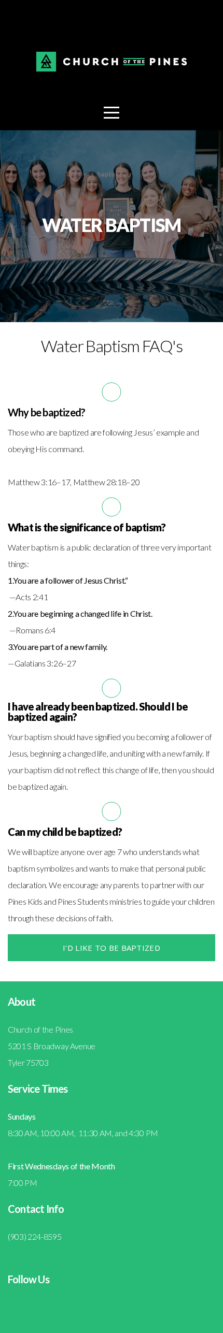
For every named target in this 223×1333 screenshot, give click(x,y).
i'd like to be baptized (111, 948)
